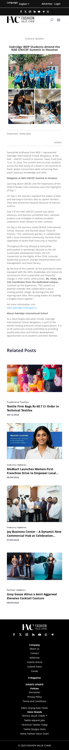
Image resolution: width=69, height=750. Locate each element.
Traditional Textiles (18, 402)
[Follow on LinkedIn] (34, 11)
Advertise (47, 3)
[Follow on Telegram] (43, 11)
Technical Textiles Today (34, 724)
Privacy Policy (34, 696)
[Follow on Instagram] (30, 11)
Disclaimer (34, 692)
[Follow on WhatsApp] (48, 11)
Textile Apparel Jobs (34, 720)
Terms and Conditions (34, 701)
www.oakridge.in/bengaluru (22, 307)
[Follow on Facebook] (21, 11)
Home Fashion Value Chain (34, 733)
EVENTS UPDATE (34, 684)
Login (57, 3)
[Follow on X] (25, 11)
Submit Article (34, 662)
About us (34, 648)
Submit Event (34, 666)
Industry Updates (16, 465)
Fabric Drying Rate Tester (34, 707)
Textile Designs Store (34, 729)
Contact (34, 653)
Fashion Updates (16, 590)
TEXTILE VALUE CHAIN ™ (34, 715)
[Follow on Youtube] (39, 11)
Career (34, 671)
